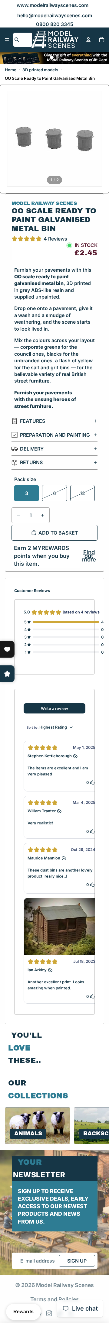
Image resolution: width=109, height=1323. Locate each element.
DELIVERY (32, 449)
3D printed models (40, 69)
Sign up (77, 1261)
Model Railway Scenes (65, 1285)
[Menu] (7, 40)
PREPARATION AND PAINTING (55, 435)
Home (10, 69)
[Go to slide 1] (52, 57)
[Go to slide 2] (57, 57)
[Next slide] (97, 1125)
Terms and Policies (54, 1299)
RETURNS (31, 462)
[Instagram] (49, 1313)
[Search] (16, 39)
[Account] (88, 39)
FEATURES (32, 421)
